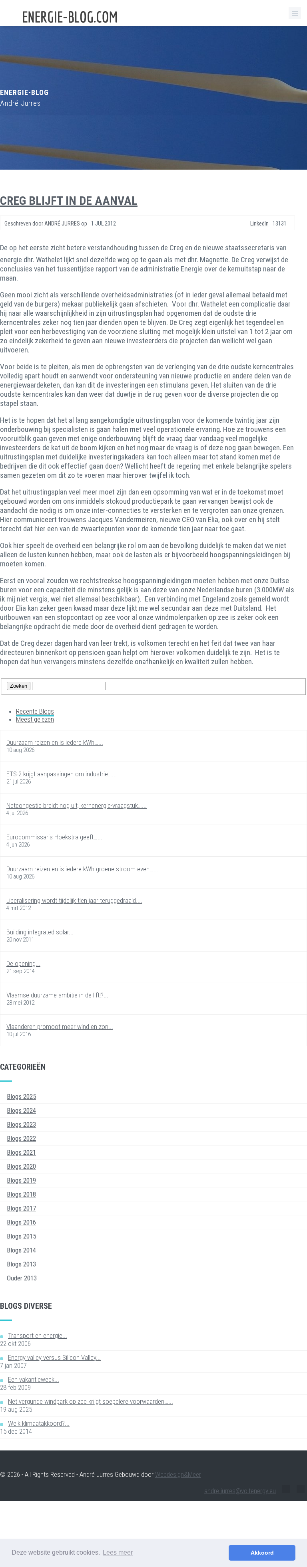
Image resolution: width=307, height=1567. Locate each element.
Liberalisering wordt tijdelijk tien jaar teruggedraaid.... (74, 900)
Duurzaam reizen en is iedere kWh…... (54, 742)
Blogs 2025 (21, 1096)
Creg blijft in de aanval (69, 201)
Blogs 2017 (21, 1208)
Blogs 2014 (21, 1250)
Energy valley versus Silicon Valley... (54, 1357)
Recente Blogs (35, 711)
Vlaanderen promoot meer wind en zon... (59, 1027)
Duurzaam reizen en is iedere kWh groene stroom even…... (82, 869)
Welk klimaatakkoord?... (39, 1423)
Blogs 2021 (21, 1152)
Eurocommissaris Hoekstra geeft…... (54, 837)
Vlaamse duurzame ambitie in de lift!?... (57, 995)
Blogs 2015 (21, 1236)
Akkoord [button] (262, 1552)
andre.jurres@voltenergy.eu (240, 1491)
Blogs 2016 (21, 1222)
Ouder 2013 (22, 1278)
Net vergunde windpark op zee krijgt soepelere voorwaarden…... (90, 1401)
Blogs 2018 (21, 1194)
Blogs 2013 (21, 1264)
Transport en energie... (37, 1335)
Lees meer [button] (118, 1552)
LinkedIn (259, 223)
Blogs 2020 (21, 1166)
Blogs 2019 (21, 1180)
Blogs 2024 (21, 1110)
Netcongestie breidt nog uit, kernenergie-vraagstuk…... (76, 805)
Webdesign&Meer (178, 1474)
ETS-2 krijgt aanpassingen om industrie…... (61, 774)
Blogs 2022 (21, 1138)
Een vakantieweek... (33, 1379)
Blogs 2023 (21, 1124)
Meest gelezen (35, 719)
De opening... (23, 964)
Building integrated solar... (40, 932)
